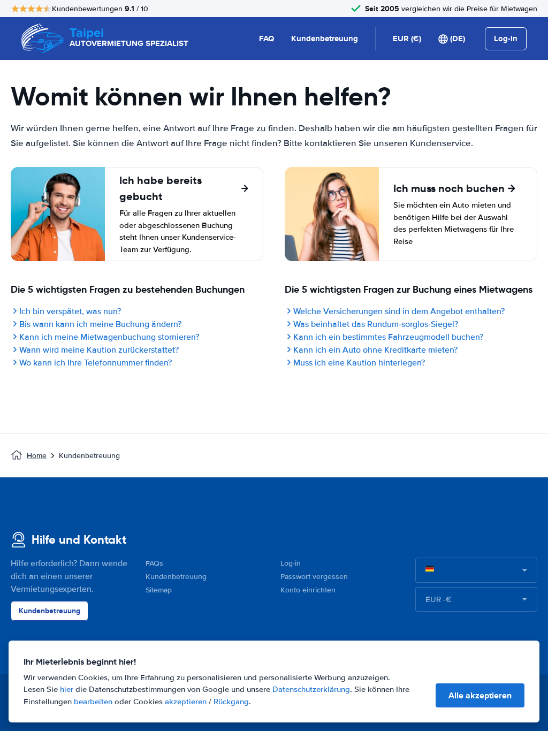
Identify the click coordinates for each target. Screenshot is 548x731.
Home (37, 455)
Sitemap (159, 590)
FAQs (154, 563)
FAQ (266, 38)
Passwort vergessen (314, 576)
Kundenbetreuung (324, 38)
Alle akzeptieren (480, 695)
